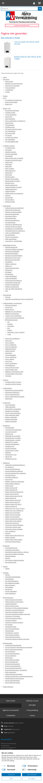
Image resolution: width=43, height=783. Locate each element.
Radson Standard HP (11, 490)
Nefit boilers (9, 173)
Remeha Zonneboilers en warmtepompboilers (19, 676)
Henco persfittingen (11, 347)
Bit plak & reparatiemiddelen (13, 256)
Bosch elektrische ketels (12, 660)
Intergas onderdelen (11, 154)
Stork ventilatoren (10, 593)
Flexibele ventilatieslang (12, 444)
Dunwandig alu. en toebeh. (13, 438)
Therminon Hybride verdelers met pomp (17, 639)
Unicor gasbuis (9, 359)
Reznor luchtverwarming (12, 394)
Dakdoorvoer (9, 434)
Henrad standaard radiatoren (14, 471)
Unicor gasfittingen (10, 357)
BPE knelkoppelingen (11, 320)
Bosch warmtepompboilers (13, 668)
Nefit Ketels (8, 164)
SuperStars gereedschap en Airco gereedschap (19, 299)
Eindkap (9, 330)
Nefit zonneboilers (10, 672)
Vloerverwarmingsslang (12, 635)
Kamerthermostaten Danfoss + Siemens (17, 552)
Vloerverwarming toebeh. (12, 637)
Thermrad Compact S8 (12, 523)
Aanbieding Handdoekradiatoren (15, 465)
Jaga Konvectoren (10, 475)
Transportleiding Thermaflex (13, 374)
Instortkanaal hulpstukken (12, 577)
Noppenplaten (9, 631)
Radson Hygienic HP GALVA (13, 504)
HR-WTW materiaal (10, 448)
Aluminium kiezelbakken (12, 251)
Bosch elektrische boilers (12, 683)
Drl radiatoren (9, 467)
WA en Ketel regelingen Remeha (14, 560)
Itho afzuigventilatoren (11, 581)
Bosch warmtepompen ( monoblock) (16, 670)
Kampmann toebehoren (12, 392)
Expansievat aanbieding (12, 214)
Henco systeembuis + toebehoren (15, 121)
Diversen (7, 195)
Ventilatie (6, 573)
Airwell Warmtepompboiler (13, 645)
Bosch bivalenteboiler (11, 662)
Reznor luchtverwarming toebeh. (14, 396)
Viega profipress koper (12, 367)
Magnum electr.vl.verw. (12, 606)
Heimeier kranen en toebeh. (13, 226)
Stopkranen (8, 353)
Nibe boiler (8, 175)
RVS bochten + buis (10, 454)
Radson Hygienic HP (11, 506)
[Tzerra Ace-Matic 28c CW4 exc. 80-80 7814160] (7, 47)
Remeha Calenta (10, 202)
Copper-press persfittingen (13, 316)
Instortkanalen (9, 579)
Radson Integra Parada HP (13, 500)
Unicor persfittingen (11, 363)
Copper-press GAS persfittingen (14, 318)
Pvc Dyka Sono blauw (11, 137)
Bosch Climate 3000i (11, 102)
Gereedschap (7, 295)
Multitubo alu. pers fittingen (13, 311)
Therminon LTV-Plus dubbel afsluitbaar (16, 608)
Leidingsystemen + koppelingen (12, 303)
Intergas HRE (9, 197)
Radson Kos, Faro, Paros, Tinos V (15, 508)
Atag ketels (8, 150)
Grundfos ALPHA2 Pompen (13, 384)
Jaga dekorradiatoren (11, 477)
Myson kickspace (10, 585)
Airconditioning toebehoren (13, 100)
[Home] (3, 3)
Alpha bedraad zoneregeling (13, 600)
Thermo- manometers (11, 237)
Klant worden (9, 81)
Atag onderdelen (10, 405)
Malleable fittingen (10, 349)
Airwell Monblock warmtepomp (14, 678)
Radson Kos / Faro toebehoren (14, 510)
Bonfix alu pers (9, 309)
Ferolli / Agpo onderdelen (12, 413)
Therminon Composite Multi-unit (14, 610)
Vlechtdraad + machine (12, 633)
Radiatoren (6, 463)
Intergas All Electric (10, 656)
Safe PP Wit (8, 457)
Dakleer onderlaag (10, 264)
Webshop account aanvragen (14, 83)
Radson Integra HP (10, 498)
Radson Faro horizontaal (12, 513)
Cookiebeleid (9, 90)
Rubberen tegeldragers (12, 287)
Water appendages (11, 239)
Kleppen (7, 558)
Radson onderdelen (11, 417)
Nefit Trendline (9, 168)
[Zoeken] (40, 9)
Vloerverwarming (8, 598)
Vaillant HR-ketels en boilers (13, 187)
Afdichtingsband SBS (11, 247)
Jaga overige (9, 479)
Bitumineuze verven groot (12, 258)
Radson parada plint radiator (14, 519)
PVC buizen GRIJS (10, 133)
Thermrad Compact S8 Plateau (14, 525)
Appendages (7, 206)
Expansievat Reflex (10, 218)
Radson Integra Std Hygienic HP (14, 535)
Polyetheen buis (10, 127)
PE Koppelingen (9, 125)
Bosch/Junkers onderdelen (13, 409)
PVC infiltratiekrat (10, 131)
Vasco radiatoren (10, 531)
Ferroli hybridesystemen (12, 653)
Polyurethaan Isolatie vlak (12, 282)
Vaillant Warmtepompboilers (13, 674)
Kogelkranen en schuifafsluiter (14, 229)
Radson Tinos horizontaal (12, 515)
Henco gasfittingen (10, 345)
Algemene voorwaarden (12, 86)
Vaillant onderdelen (11, 421)
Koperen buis (9, 123)
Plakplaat (8, 452)
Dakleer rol (8, 266)
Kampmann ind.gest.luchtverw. (14, 390)
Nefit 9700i (8, 166)
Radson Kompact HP (11, 488)
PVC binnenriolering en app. (13, 129)
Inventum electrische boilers (13, 160)
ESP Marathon (9, 274)
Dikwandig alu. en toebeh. (12, 436)
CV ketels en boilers (9, 146)
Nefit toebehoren (10, 171)
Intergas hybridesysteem (12, 680)
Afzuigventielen (9, 428)
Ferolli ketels (9, 156)
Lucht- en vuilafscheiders (12, 233)
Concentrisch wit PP (11, 432)
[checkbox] (4, 766)
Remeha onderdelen (11, 419)
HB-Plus (7, 575)
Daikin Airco (8, 104)
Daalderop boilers (10, 152)
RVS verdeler (9, 624)
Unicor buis (8, 361)
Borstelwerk (8, 262)
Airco (4, 98)
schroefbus (10, 326)
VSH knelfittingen (10, 365)
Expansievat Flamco (11, 216)
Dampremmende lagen (12, 268)
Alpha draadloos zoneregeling (14, 602)
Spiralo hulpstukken (11, 591)
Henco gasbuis (9, 343)
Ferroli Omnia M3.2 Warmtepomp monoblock (18, 647)
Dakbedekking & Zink (9, 245)
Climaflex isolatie (10, 112)
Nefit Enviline (9, 658)
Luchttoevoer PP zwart (11, 450)
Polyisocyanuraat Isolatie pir (13, 280)
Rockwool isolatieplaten (12, 285)
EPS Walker (8, 272)
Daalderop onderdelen (12, 411)
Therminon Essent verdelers (13, 618)
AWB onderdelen (10, 407)
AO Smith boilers (10, 148)
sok (8, 322)
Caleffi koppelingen (11, 604)
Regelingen (6, 546)
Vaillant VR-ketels (10, 191)
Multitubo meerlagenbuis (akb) (14, 372)
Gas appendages (10, 222)
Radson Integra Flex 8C (12, 494)
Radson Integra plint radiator (13, 539)
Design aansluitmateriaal (12, 469)
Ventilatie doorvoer (11, 459)
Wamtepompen (7, 643)
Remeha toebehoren (11, 185)
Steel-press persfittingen (12, 338)
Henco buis (8, 340)
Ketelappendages (10, 556)
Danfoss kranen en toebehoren (14, 208)
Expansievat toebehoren (12, 220)
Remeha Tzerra (9, 183)
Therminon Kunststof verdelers (14, 612)
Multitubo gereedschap (12, 314)
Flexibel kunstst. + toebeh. (12, 440)
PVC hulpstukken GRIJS (11, 142)
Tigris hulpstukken (10, 355)
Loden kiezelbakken (11, 276)
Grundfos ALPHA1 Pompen (13, 382)
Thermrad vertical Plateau (12, 542)
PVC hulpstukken (10, 139)
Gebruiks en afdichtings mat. (13, 224)
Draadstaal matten (10, 627)
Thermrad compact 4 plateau (14, 529)
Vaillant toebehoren (11, 189)
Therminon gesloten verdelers (14, 622)
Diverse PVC (8, 117)
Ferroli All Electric (10, 651)
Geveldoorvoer (9, 446)
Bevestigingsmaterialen (12, 110)
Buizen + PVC (7, 108)
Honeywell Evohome (11, 548)
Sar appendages (10, 235)
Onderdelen (6, 403)
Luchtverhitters (7, 388)
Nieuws (5, 96)
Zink (6, 291)
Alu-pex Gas (8, 307)
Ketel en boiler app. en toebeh (14, 158)
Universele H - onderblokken (13, 241)
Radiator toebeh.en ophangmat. (14, 481)
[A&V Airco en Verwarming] (21, 17)
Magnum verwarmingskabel (13, 212)
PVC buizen (8, 135)
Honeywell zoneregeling (12, 550)
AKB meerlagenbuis (11, 305)
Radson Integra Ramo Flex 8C (13, 496)
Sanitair (5, 566)
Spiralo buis (8, 589)
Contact (7, 92)
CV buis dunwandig (10, 115)
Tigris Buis (8, 376)
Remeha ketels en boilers (12, 181)
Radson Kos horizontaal (12, 517)
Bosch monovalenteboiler (13, 666)
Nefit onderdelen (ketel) (12, 415)
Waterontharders (8, 687)
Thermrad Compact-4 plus (13, 527)
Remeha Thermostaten (12, 179)
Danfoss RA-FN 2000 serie (12, 210)
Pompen (5, 380)
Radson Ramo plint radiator (13, 521)
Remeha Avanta (9, 177)
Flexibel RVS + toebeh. (11, 442)
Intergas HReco (9, 200)
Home (5, 77)
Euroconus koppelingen (12, 629)
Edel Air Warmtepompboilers (14, 649)
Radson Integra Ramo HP (12, 502)
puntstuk (9, 324)
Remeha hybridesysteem (12, 664)
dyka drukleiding (10, 119)
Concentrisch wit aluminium (13, 430)
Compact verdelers (11, 620)
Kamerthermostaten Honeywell (14, 554)
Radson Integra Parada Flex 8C (14, 492)
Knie (8, 328)
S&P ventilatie (9, 587)
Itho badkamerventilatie (12, 583)
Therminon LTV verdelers (12, 616)
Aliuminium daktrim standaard (14, 249)
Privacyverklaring (10, 88)
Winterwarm (8, 399)
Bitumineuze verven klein (12, 260)
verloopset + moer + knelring (15, 332)
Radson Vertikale (10, 537)
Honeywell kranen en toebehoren (15, 231)
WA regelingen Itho (10, 562)
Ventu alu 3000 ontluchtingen (13, 289)
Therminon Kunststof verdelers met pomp (17, 614)
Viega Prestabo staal (11, 370)
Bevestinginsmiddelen (11, 253)
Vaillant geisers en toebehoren (14, 193)
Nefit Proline (9, 162)
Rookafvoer (6, 425)
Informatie (6, 79)
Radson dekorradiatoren (12, 484)
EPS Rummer (9, 270)
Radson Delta (9, 486)
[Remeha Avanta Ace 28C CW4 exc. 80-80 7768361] (7, 62)
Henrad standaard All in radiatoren (15, 473)
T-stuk (9, 334)
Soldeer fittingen (10, 351)
